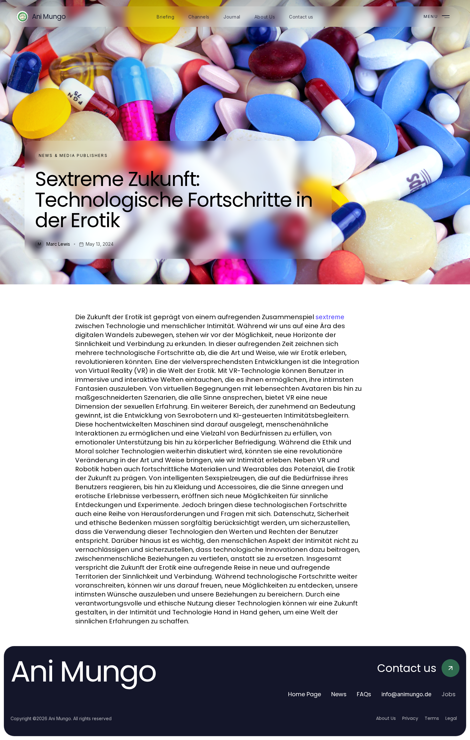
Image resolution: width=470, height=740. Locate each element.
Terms (432, 718)
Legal (451, 718)
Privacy (410, 718)
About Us (386, 718)
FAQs (364, 694)
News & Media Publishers (73, 155)
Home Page (304, 694)
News (339, 694)
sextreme (330, 317)
